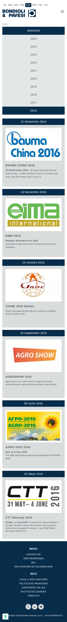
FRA (22, 5)
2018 (33, 94)
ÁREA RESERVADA (33, 558)
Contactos (33, 554)
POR (34, 5)
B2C (33, 562)
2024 (33, 46)
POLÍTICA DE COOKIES (33, 591)
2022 (33, 62)
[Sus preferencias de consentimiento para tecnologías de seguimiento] (5, 616)
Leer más (33, 153)
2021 (33, 70)
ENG (10, 5)
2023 (33, 54)
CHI (46, 5)
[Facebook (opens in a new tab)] (28, 606)
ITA (5, 5)
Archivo (33, 30)
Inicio (4, 24)
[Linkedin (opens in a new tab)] (34, 606)
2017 (33, 102)
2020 (33, 78)
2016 (33, 110)
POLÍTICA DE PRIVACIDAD (33, 583)
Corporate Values (33, 587)
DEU (16, 5)
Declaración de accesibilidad (33, 566)
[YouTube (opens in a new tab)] (41, 606)
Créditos (33, 595)
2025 (33, 38)
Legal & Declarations (33, 579)
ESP (28, 5)
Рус (40, 5)
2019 (33, 86)
